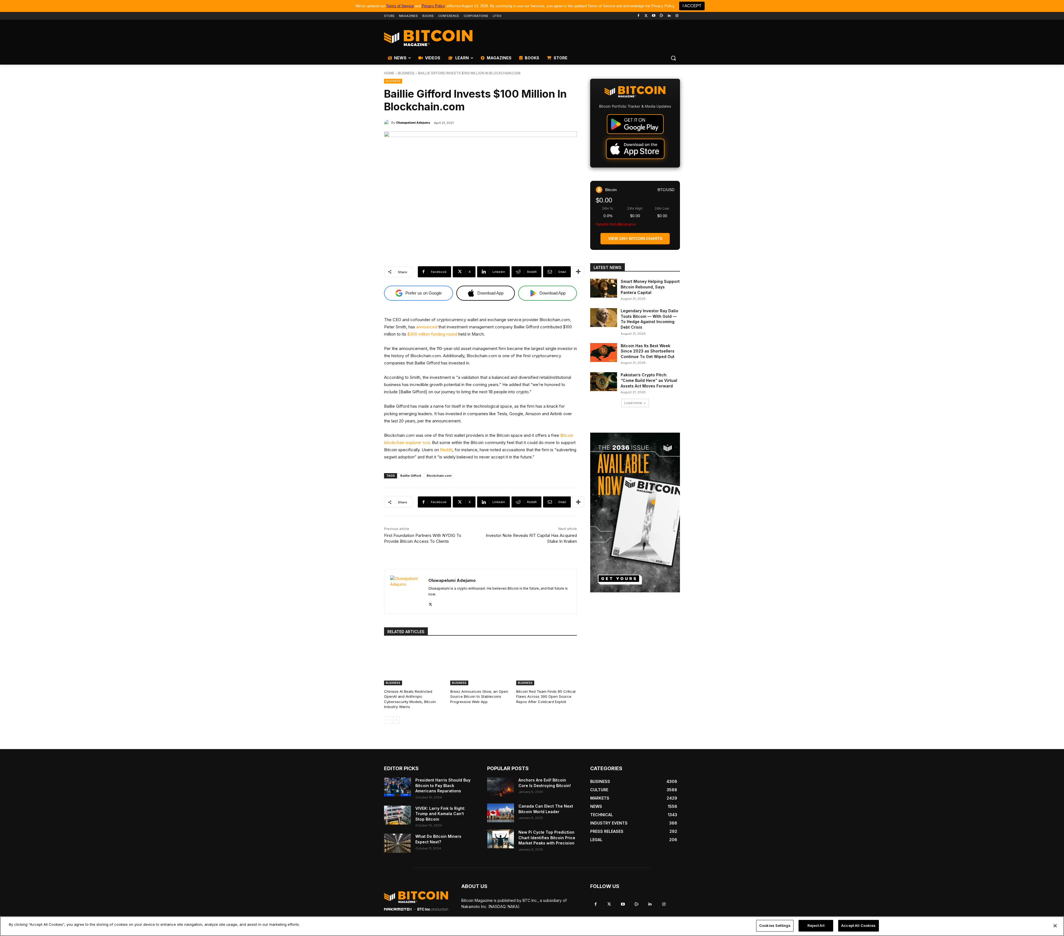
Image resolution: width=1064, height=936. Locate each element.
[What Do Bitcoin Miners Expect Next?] (397, 843)
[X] (430, 603)
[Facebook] (638, 16)
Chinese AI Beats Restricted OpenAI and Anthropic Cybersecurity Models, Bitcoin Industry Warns (410, 699)
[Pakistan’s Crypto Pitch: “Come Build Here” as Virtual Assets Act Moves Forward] (603, 381)
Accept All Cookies (858, 925)
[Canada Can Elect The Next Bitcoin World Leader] (500, 812)
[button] (673, 58)
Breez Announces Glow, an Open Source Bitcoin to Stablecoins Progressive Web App (479, 696)
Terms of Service (400, 6)
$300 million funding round (432, 334)
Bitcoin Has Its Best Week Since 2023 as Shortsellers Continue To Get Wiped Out (647, 351)
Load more (633, 403)
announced (426, 326)
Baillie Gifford (410, 476)
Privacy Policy (433, 6)
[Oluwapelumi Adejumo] (387, 122)
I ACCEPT (691, 5)
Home (389, 73)
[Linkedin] (669, 16)
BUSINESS (406, 73)
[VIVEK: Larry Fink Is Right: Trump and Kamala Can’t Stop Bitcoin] (397, 815)
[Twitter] (646, 16)
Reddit (446, 449)
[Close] (1055, 926)
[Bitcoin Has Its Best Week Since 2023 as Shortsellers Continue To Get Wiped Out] (603, 352)
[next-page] (396, 720)
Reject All (816, 925)
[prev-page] (387, 720)
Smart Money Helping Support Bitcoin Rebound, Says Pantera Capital (650, 287)
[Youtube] (654, 16)
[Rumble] (661, 16)
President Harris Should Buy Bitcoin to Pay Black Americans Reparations (442, 785)
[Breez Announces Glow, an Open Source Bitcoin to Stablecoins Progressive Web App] (480, 664)
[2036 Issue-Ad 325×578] (635, 512)
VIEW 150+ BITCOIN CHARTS (635, 238)
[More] (578, 271)
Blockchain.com (439, 476)
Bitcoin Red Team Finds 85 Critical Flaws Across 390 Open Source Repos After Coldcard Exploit (546, 696)
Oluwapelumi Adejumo (413, 123)
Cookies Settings (775, 925)
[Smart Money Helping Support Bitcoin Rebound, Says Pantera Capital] (603, 288)
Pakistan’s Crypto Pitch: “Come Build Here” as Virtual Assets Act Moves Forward (649, 380)
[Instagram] (677, 16)
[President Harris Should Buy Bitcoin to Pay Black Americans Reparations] (397, 786)
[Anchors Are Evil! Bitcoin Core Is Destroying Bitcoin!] (500, 786)
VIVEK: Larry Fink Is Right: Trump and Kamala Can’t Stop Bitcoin (440, 813)
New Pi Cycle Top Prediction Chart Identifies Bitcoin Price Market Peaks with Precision (546, 837)
